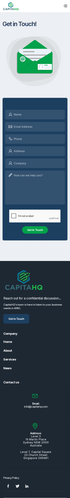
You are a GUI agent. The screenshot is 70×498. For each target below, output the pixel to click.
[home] (11, 6)
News (7, 368)
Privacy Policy (11, 478)
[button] (65, 6)
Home (7, 342)
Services (9, 359)
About (7, 350)
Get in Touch (16, 318)
